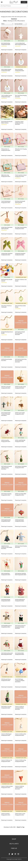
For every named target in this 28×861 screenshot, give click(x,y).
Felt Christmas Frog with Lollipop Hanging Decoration (6, 468)
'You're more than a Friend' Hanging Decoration (21, 176)
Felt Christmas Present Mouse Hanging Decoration (20, 333)
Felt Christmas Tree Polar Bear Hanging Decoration (20, 574)
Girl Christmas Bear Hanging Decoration (19, 653)
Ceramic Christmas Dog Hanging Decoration (20, 761)
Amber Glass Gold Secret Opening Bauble (6, 228)
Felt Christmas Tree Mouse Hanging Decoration (21, 467)
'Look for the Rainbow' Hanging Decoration (6, 202)
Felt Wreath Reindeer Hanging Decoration (5, 600)
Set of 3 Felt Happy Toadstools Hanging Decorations (19, 680)
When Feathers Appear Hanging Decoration (6, 70)
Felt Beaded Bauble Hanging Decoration (19, 520)
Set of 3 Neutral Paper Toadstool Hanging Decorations (5, 414)
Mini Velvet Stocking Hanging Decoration (5, 44)
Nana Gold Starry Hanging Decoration (19, 70)
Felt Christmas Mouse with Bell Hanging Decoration (7, 653)
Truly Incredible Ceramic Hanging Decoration (6, 96)
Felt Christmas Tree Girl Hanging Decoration (6, 707)
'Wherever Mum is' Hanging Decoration (5, 149)
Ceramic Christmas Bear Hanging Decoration (20, 734)
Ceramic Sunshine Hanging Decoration (5, 814)
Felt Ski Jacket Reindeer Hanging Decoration (20, 441)
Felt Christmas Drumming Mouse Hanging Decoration (20, 360)
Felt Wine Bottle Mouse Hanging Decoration (20, 600)
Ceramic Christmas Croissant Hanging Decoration (19, 708)
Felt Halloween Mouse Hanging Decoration (6, 680)
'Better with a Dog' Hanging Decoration (5, 176)
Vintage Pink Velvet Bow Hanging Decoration (20, 254)
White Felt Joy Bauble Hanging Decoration (5, 387)
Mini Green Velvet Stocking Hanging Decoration (21, 228)
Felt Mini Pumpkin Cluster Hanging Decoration (20, 387)
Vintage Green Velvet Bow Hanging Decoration (6, 254)
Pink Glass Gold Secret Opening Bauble (20, 202)
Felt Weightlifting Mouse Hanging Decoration (6, 626)
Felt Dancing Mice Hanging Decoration (5, 441)
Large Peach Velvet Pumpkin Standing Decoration (19, 123)
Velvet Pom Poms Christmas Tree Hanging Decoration (6, 547)
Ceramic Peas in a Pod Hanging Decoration (20, 814)
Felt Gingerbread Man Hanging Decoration (6, 520)
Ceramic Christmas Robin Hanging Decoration (7, 787)
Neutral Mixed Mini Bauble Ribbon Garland (6, 122)
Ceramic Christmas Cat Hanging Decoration (6, 761)
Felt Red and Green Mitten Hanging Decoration (20, 494)
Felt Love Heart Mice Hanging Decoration (5, 574)
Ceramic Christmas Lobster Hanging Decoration (19, 787)
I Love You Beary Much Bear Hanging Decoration (20, 44)
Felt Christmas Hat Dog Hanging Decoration (6, 494)
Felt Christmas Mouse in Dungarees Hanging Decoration (20, 627)
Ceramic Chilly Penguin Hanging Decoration (6, 734)
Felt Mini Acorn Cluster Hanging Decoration (20, 413)
